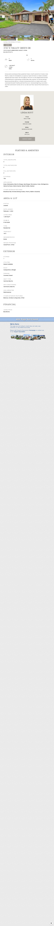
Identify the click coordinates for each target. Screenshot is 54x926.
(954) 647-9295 (27, 123)
